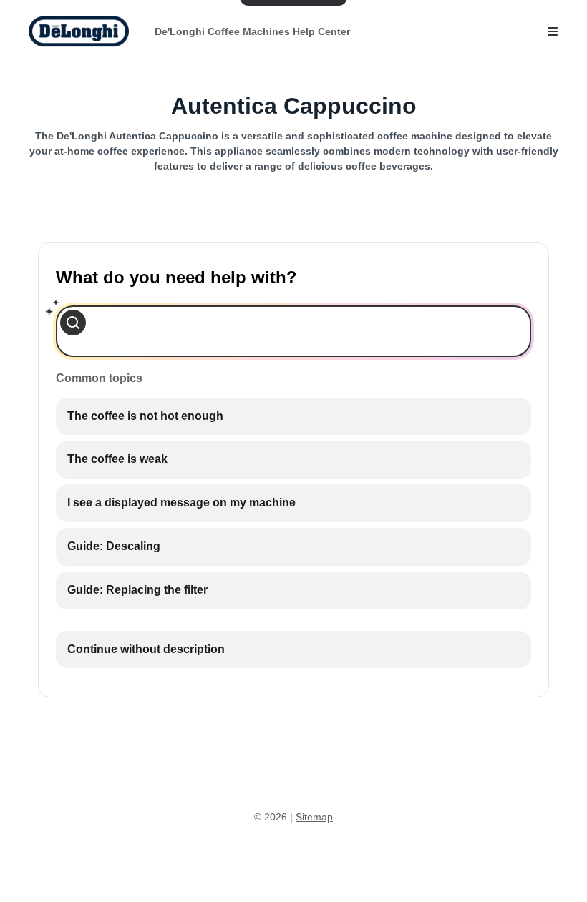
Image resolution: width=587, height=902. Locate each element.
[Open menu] (552, 31)
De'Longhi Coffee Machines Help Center (252, 31)
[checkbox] (293, 417)
